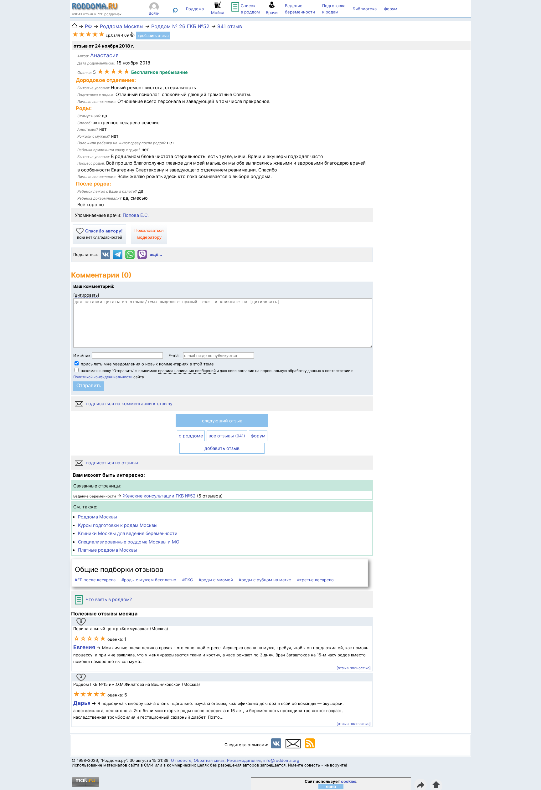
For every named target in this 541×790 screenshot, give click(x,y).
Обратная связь (209, 760)
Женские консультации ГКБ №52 (159, 495)
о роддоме (191, 435)
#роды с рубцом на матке (265, 579)
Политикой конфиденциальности (102, 377)
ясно (331, 786)
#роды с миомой (216, 579)
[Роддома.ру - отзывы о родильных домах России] (95, 9)
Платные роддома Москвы (107, 550)
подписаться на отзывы (111, 462)
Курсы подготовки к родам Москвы (117, 525)
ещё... (156, 254)
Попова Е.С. (136, 215)
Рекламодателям (244, 760)
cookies (348, 781)
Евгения (84, 647)
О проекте (181, 760)
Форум (390, 8)
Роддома (195, 8)
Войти (154, 13)
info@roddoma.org (281, 760)
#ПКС (187, 579)
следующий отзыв (222, 420)
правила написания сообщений (187, 371)
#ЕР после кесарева (95, 579)
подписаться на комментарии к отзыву (129, 403)
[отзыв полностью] (354, 668)
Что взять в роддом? (108, 599)
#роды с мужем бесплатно (148, 579)
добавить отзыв (222, 448)
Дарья (82, 703)
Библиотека (365, 8)
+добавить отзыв (153, 35)
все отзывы (227, 435)
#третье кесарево (315, 579)
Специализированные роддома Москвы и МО (128, 541)
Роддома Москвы (97, 516)
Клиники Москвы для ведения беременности (128, 533)
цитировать (86, 295)
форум (258, 435)
